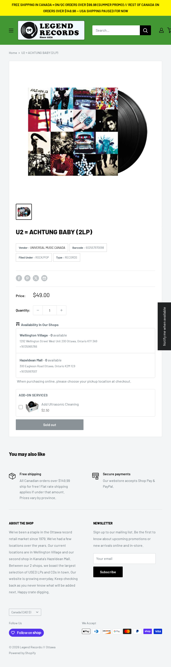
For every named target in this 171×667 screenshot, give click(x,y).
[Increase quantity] (61, 310)
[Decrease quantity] (38, 310)
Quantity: (23, 310)
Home (13, 53)
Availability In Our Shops (40, 324)
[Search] (145, 30)
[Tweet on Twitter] (36, 277)
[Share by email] (44, 277)
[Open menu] (11, 30)
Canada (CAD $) (21, 612)
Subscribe (108, 572)
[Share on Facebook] (19, 277)
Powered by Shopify (22, 653)
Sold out (49, 424)
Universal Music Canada (47, 247)
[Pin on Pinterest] (27, 277)
